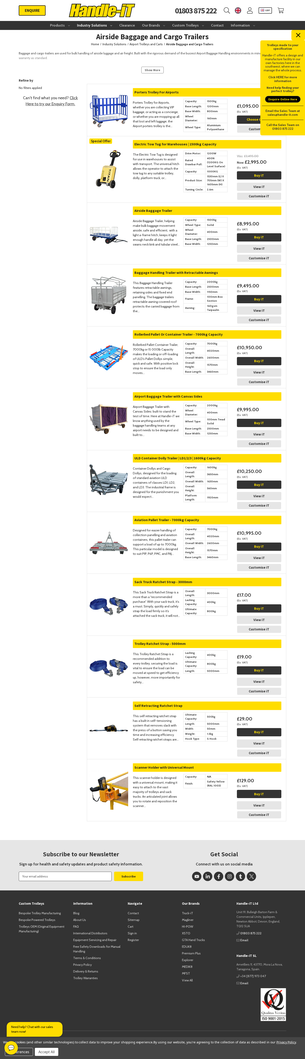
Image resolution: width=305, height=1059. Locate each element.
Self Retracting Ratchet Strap (158, 705)
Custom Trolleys (186, 25)
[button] (261, 1004)
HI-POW (187, 927)
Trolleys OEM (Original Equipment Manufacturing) (41, 929)
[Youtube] (196, 876)
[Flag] (238, 10)
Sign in (132, 933)
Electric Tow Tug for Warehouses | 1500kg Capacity (175, 144)
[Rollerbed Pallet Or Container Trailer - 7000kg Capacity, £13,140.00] (108, 348)
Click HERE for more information (282, 79)
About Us (79, 920)
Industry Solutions (92, 25)
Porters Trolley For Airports (156, 92)
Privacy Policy (82, 965)
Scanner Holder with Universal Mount (164, 767)
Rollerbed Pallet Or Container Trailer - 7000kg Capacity (178, 334)
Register (133, 940)
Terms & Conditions (87, 958)
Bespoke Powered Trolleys (37, 920)
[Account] (249, 10)
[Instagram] (229, 876)
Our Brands (151, 25)
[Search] (226, 10)
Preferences (19, 1051)
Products (58, 25)
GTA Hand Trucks (193, 940)
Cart (130, 927)
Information (241, 25)
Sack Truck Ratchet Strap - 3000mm (163, 582)
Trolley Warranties (85, 978)
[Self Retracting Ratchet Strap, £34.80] (108, 719)
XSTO (186, 933)
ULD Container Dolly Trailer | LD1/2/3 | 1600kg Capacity (177, 458)
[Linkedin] (207, 876)
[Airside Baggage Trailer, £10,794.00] (108, 224)
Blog (76, 913)
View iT (259, 186)
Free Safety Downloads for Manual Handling (96, 949)
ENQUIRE (32, 10)
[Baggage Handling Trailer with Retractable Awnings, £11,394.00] (108, 286)
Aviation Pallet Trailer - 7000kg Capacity (166, 520)
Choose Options (259, 119)
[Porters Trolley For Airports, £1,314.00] (108, 106)
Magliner (187, 920)
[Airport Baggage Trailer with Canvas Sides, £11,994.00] (108, 410)
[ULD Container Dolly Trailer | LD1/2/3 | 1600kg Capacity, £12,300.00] (108, 471)
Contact (217, 25)
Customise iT (259, 129)
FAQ (76, 927)
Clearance (127, 25)
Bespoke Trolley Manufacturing (40, 913)
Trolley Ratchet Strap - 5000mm (160, 643)
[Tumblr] (240, 876)
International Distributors (90, 933)
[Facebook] (218, 876)
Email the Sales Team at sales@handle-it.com (282, 113)
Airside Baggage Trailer (153, 210)
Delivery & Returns (85, 971)
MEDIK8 (187, 967)
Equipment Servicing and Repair (94, 940)
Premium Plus (191, 953)
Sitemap (134, 920)
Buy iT (259, 175)
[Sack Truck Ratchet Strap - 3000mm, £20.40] (108, 595)
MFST (186, 973)
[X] (251, 876)
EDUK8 (187, 947)
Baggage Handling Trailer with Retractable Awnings (176, 272)
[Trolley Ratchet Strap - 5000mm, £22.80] (108, 657)
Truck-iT (187, 913)
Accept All (46, 1051)
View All (187, 980)
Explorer (187, 960)
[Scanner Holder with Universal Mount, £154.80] (108, 781)
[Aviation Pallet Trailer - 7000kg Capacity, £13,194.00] (108, 533)
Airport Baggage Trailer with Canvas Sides (168, 396)
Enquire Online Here (282, 99)
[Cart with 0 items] (280, 10)
